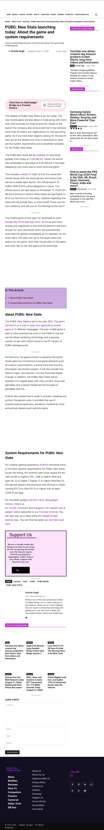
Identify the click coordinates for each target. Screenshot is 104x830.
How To (73, 189)
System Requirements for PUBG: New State (31, 303)
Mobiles (29, 642)
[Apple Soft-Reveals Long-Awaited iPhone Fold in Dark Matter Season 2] (35, 637)
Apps (7, 642)
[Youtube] (84, 790)
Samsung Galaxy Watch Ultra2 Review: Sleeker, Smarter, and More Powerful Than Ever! (83, 117)
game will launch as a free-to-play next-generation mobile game (35, 325)
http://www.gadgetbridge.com (35, 596)
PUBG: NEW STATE (14, 585)
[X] (28, 57)
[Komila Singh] (6, 51)
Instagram (38, 508)
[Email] (57, 57)
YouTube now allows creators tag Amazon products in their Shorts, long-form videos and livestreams (14, 652)
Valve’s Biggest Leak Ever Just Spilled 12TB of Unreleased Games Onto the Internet (57, 682)
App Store (35, 222)
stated (24, 174)
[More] (63, 57)
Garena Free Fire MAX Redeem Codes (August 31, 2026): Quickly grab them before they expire (14, 682)
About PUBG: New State (21, 298)
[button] (96, 15)
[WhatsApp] (40, 57)
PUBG (32, 581)
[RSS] (72, 790)
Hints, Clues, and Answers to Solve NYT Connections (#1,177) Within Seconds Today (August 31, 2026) (34, 683)
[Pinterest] (34, 57)
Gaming (26, 21)
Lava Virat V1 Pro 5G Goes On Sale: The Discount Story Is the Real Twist (56, 650)
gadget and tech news (32, 500)
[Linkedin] (46, 57)
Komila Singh (18, 51)
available (40, 155)
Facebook (23, 508)
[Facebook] (22, 57)
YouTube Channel (48, 512)
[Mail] (26, 617)
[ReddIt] (52, 57)
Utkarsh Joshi (82, 126)
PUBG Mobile (43, 581)
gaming (17, 581)
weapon (12, 365)
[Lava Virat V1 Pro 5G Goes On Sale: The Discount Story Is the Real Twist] (57, 637)
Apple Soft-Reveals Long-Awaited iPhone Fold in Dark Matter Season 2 (35, 650)
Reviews (73, 126)
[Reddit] (91, 784)
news (25, 581)
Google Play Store (14, 222)
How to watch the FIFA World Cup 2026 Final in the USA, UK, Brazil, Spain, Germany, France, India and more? (83, 178)
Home (7, 21)
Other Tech (16, 21)
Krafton (44, 464)
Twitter (12, 508)
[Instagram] (78, 784)
